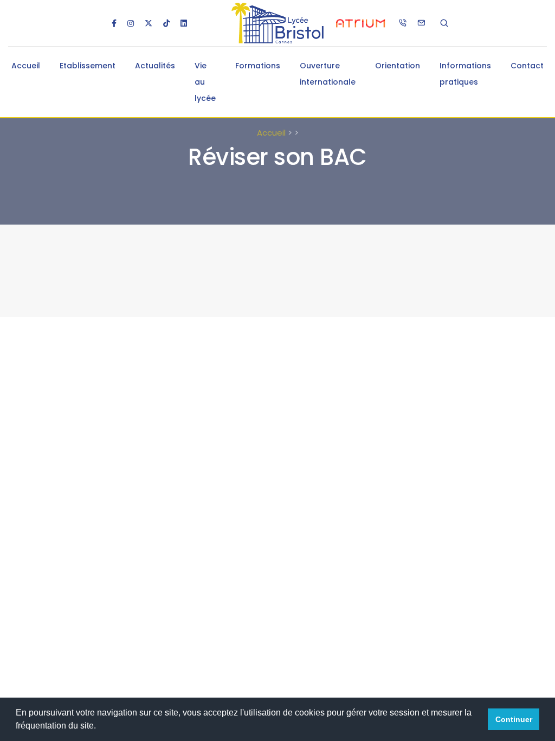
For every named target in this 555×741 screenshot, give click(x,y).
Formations (257, 65)
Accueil (25, 65)
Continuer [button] (513, 719)
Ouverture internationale (328, 73)
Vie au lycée (205, 82)
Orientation (397, 65)
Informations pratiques (465, 73)
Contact (527, 65)
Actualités (155, 65)
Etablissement (87, 65)
